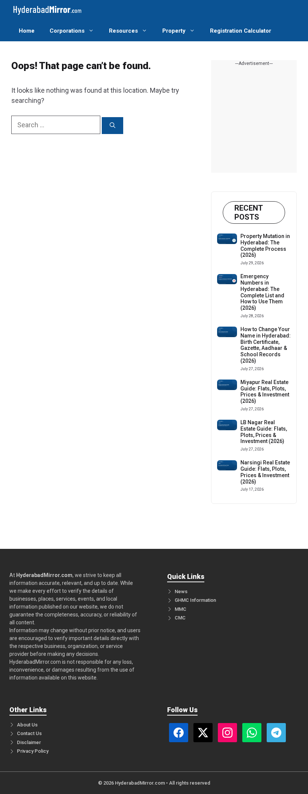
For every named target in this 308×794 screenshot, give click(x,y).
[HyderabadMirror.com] (47, 10)
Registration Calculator (240, 30)
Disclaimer (29, 742)
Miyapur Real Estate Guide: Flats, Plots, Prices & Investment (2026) (264, 391)
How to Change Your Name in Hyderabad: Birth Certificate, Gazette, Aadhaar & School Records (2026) (265, 345)
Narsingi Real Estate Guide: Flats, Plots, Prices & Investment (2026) (265, 472)
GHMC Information (195, 600)
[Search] (112, 125)
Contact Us (29, 733)
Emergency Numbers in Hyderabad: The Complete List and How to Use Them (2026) (262, 292)
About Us (27, 725)
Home (27, 30)
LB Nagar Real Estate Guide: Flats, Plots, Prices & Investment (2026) (263, 431)
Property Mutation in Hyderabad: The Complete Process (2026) (265, 245)
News (181, 591)
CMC (180, 618)
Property (174, 30)
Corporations (67, 30)
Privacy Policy (32, 751)
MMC (180, 609)
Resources (123, 30)
